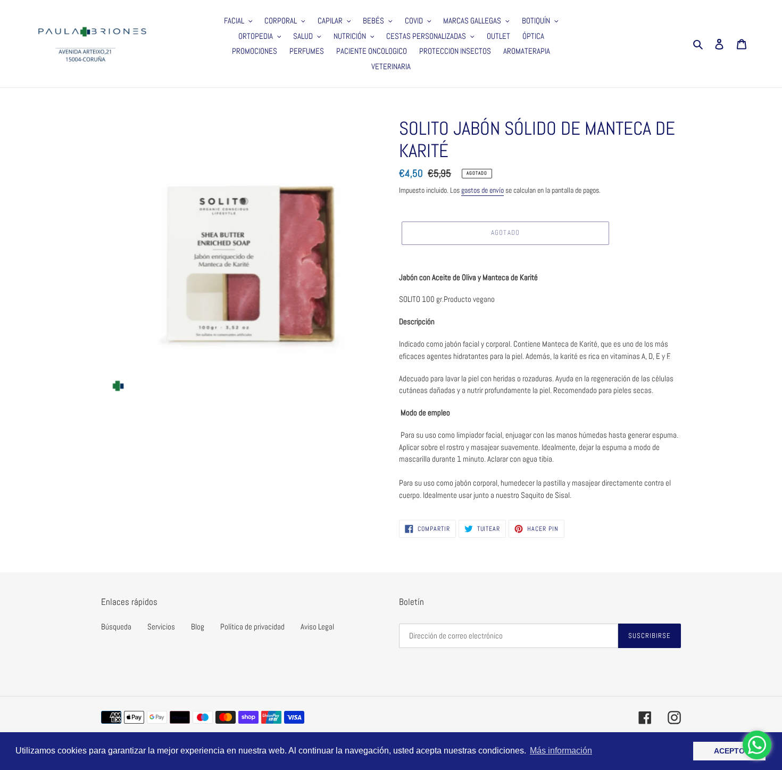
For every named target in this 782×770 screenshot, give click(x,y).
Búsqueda (116, 626)
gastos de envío (482, 190)
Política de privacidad (252, 626)
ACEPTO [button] (729, 751)
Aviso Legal (317, 626)
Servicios (161, 626)
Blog (197, 626)
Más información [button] (561, 750)
